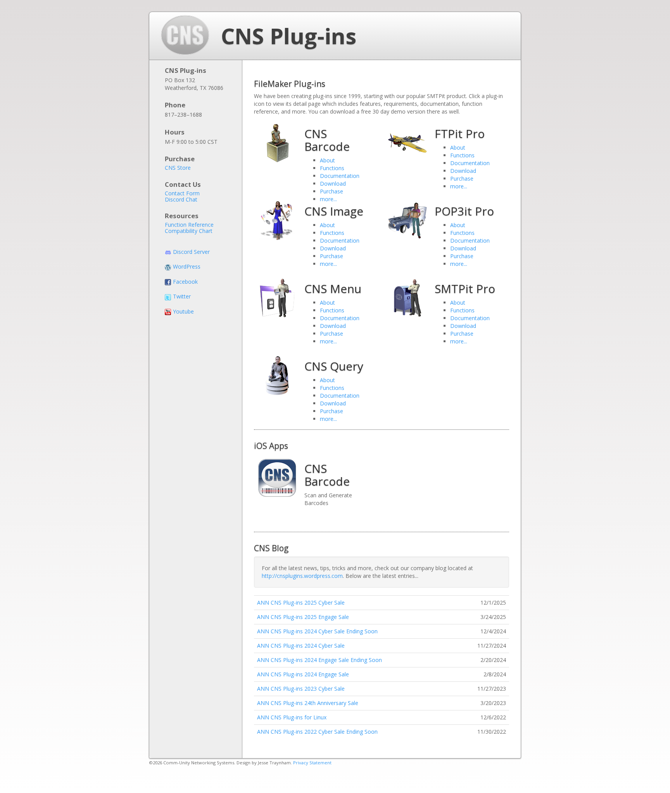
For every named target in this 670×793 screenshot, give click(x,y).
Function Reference (189, 225)
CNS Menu (332, 289)
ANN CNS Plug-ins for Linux (291, 717)
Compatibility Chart (188, 231)
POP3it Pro (464, 211)
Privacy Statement (312, 762)
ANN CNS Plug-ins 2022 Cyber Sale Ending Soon (317, 731)
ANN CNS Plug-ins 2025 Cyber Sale (301, 602)
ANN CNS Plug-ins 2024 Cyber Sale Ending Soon (317, 631)
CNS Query (333, 366)
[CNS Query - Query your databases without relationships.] (277, 375)
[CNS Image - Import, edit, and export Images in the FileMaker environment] (277, 220)
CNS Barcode (327, 140)
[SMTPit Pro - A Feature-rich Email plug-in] (407, 298)
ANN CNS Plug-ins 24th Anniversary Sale (307, 703)
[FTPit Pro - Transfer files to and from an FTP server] (407, 143)
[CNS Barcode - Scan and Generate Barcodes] (277, 143)
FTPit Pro (460, 133)
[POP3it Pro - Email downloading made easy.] (407, 220)
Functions (332, 168)
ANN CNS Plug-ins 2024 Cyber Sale (301, 645)
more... (328, 263)
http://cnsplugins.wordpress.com (302, 575)
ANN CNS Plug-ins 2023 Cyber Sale (301, 688)
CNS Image (333, 211)
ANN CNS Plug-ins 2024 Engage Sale (303, 674)
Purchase (331, 191)
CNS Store (178, 168)
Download (333, 183)
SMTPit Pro (465, 289)
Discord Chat (181, 200)
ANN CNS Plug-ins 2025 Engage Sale (303, 617)
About (327, 160)
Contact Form (182, 193)
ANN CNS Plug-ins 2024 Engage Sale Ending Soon (319, 660)
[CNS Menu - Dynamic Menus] (277, 298)
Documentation (339, 175)
